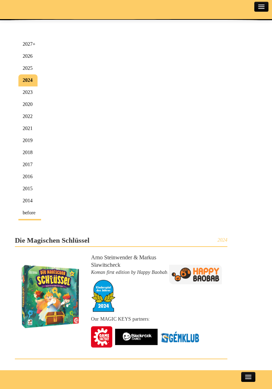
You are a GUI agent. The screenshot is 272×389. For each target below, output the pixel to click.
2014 (28, 200)
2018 (28, 152)
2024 (28, 80)
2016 (28, 176)
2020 (28, 104)
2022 (28, 116)
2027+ (29, 44)
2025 (28, 68)
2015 (28, 188)
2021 (28, 128)
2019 (28, 140)
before (29, 212)
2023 (28, 92)
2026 (28, 56)
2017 (28, 164)
